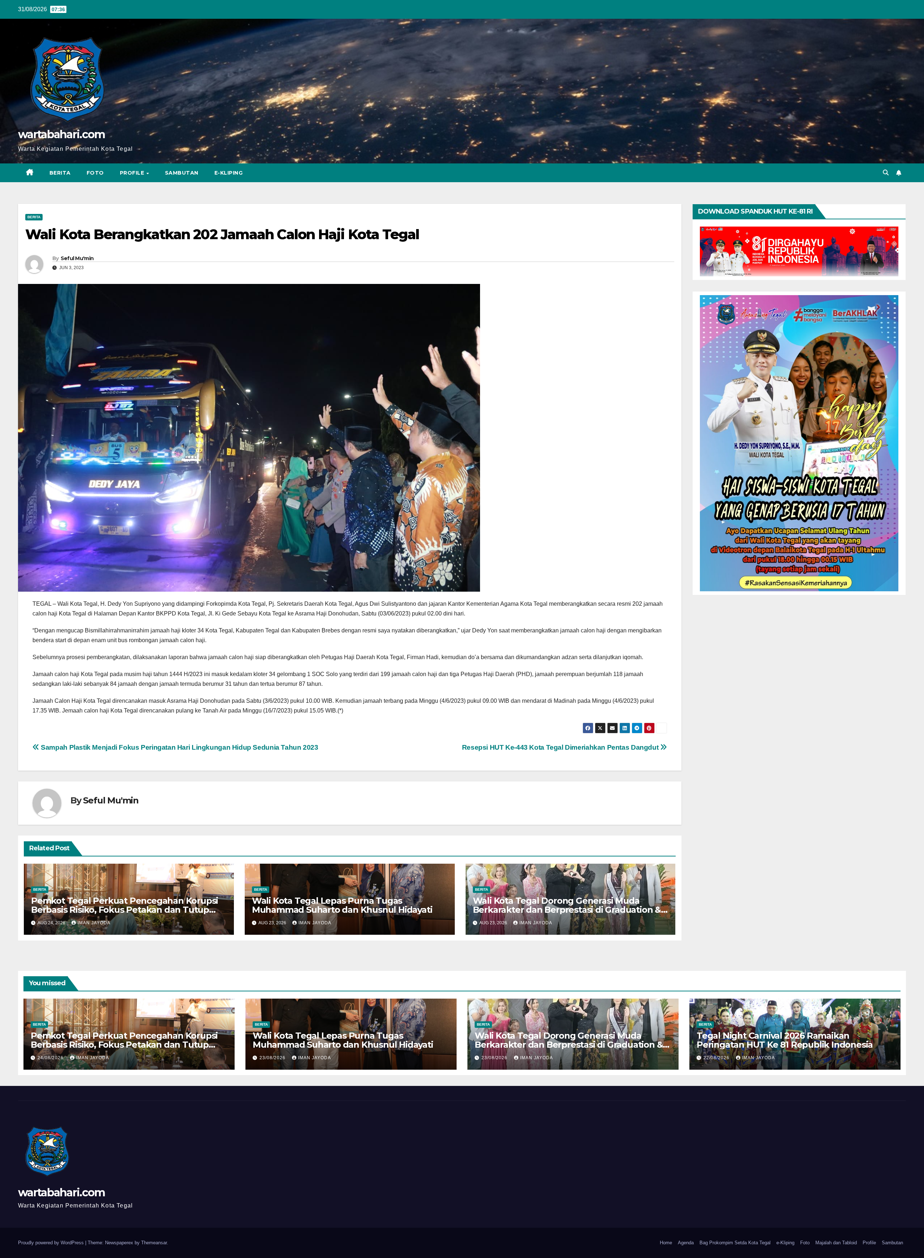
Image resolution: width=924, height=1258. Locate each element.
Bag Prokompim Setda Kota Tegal (735, 1242)
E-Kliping (228, 173)
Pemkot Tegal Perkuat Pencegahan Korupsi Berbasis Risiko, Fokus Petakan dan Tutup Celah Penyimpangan (124, 909)
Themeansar (154, 1242)
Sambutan (182, 173)
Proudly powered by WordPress (51, 1242)
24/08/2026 (51, 1057)
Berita (60, 173)
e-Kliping (785, 1242)
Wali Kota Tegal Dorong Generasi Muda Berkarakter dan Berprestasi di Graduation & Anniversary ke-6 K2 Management (567, 909)
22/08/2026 (717, 1057)
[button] (886, 173)
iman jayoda (94, 922)
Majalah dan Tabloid (836, 1242)
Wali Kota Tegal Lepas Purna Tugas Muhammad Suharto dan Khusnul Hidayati (342, 905)
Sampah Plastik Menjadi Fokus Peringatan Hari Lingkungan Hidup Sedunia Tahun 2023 (178, 747)
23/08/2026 (273, 1057)
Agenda (686, 1242)
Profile (133, 173)
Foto (95, 173)
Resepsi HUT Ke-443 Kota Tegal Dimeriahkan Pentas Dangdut (561, 747)
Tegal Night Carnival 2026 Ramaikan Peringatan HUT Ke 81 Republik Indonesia (785, 1040)
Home (666, 1242)
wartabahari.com (61, 134)
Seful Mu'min (77, 258)
